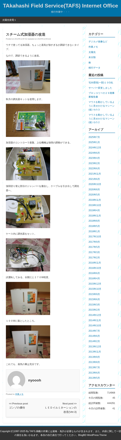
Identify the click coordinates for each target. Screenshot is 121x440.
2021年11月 (95, 173)
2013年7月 (94, 367)
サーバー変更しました (100, 88)
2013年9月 (94, 357)
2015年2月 (94, 310)
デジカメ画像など (98, 41)
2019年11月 (95, 200)
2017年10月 (95, 236)
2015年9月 (94, 294)
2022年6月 (94, 168)
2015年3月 (94, 304)
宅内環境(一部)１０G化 (101, 82)
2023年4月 (94, 158)
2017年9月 (94, 242)
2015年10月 (95, 289)
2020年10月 (95, 184)
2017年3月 (94, 252)
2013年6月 (94, 372)
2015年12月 (95, 283)
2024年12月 (95, 147)
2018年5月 (94, 226)
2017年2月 (94, 257)
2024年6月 (94, 153)
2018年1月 (94, 231)
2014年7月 (94, 331)
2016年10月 (95, 268)
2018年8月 (94, 221)
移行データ (94, 67)
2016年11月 (95, 262)
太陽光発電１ (9, 20)
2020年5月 (94, 194)
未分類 (92, 57)
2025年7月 (94, 137)
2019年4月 (94, 210)
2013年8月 (94, 362)
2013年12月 (95, 346)
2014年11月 (95, 320)
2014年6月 (94, 336)
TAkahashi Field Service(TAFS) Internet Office (60, 6)
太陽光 (92, 52)
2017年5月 (94, 247)
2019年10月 (95, 205)
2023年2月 (94, 163)
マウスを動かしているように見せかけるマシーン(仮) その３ (102, 106)
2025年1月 (94, 142)
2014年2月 (94, 341)
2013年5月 (94, 378)
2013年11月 (95, 351)
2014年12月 (95, 315)
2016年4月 (94, 278)
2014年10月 (95, 325)
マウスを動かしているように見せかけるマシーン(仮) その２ (102, 119)
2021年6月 (94, 179)
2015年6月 (94, 299)
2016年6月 (94, 273)
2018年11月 (95, 215)
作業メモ (19, 394)
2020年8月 (94, 189)
